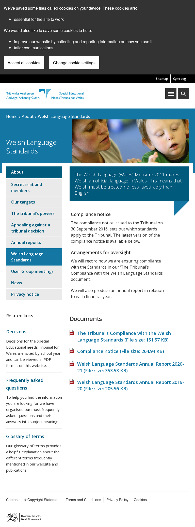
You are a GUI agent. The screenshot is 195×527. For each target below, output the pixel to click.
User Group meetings (32, 271)
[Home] (45, 95)
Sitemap (162, 78)
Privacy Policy (117, 499)
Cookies (140, 499)
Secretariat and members (26, 187)
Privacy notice (25, 294)
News (16, 283)
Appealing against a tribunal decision (30, 228)
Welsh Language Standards (64, 116)
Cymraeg (179, 78)
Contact (12, 499)
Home (12, 116)
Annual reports (26, 242)
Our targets (23, 202)
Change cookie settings (74, 63)
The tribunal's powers (33, 213)
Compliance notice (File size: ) (120, 351)
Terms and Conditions (83, 499)
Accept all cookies (24, 63)
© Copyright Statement (42, 499)
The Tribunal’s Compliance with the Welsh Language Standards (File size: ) (124, 336)
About (28, 116)
